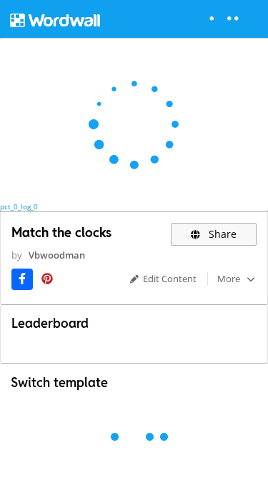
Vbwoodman (57, 255)
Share (221, 234)
